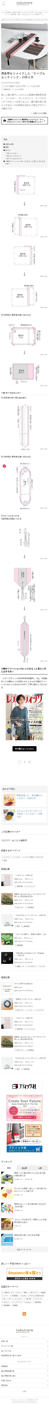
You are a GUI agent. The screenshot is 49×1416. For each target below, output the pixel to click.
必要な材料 (9, 144)
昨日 (9, 1168)
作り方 (7, 150)
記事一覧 (4, 1341)
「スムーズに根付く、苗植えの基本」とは (30, 934)
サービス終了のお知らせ (23, 984)
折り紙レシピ (18, 1179)
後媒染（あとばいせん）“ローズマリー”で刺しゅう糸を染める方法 (29, 895)
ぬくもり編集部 (19, 840)
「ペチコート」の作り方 (23, 875)
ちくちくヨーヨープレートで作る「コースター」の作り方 (29, 814)
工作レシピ (28, 1003)
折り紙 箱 (28, 1179)
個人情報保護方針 (8, 1371)
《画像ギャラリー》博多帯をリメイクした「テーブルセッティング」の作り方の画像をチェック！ (24, 120)
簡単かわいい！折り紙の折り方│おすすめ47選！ (30, 1205)
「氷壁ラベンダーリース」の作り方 (27, 999)
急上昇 (24, 1168)
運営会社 (4, 1385)
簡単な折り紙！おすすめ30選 (26, 1235)
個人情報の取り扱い (8, 1376)
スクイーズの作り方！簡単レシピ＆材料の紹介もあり (30, 1220)
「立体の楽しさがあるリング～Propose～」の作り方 (29, 954)
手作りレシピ (29, 879)
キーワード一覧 (7, 1346)
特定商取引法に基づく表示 (11, 1355)
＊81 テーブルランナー (14, 159)
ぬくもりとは (6, 1351)
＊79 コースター (11, 153)
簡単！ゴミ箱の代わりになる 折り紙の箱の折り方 (29, 1174)
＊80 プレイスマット (13, 156)
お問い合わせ (6, 1380)
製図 (7, 147)
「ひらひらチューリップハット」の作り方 (30, 915)
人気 (40, 1168)
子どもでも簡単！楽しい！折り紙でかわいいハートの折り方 (30, 1189)
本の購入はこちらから (24, 748)
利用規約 (4, 1366)
